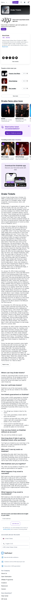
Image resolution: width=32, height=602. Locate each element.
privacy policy (6, 529)
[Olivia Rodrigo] (22, 151)
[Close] (29, 126)
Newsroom (4, 586)
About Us (4, 573)
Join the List (15, 523)
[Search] (21, 2)
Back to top (6, 364)
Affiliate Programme (7, 579)
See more (15, 96)
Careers (3, 589)
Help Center (4, 596)
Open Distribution (6, 576)
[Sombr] (8, 113)
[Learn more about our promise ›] (6, 553)
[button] (6, 2)
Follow (3, 29)
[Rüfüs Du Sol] (22, 113)
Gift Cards (4, 599)
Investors (4, 583)
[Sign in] (24, 2)
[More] (28, 7)
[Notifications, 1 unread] (28, 2)
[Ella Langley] (8, 151)
